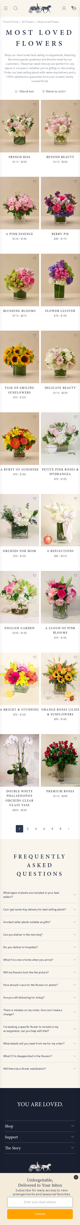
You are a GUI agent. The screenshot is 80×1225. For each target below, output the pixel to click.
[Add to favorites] (35, 104)
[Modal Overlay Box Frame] (40, 1199)
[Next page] (68, 828)
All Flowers (28, 22)
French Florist (10, 22)
